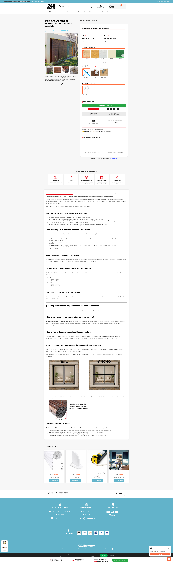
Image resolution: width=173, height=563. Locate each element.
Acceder (161, 1)
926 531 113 (115, 122)
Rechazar (112, 555)
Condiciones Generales (66, 549)
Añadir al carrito (105, 105)
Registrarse (167, 1)
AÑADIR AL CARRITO (121, 560)
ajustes (92, 556)
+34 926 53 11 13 (58, 560)
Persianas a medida (72, 11)
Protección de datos (90, 549)
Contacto (100, 549)
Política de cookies (79, 549)
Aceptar (104, 555)
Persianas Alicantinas (83, 11)
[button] (56, 12)
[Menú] (7, 541)
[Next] (122, 55)
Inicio (65, 11)
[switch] (4, 550)
